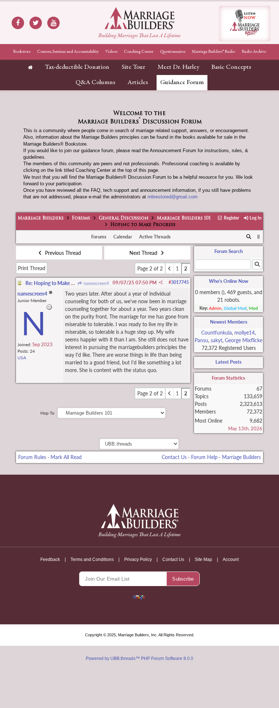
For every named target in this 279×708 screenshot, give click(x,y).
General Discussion (124, 218)
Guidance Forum (182, 82)
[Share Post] (161, 282)
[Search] (249, 237)
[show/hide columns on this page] (259, 236)
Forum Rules (32, 457)
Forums (81, 218)
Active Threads (155, 237)
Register (231, 218)
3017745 (180, 282)
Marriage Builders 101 (184, 218)
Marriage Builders (41, 218)
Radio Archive (254, 52)
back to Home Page (139, 18)
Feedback (50, 559)
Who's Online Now (228, 281)
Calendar (122, 237)
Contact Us (174, 457)
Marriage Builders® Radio (213, 52)
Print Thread (31, 268)
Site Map (203, 559)
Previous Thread (62, 253)
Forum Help (204, 457)
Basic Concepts (231, 67)
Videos (111, 52)
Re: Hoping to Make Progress (57, 283)
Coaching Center (138, 52)
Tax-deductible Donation (77, 67)
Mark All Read (66, 457)
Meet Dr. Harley (178, 67)
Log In (255, 218)
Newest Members (228, 322)
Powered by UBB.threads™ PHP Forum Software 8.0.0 (139, 658)
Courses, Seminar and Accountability (68, 52)
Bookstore (22, 52)
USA (21, 357)
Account (231, 559)
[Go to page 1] (169, 268)
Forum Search (228, 251)
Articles (138, 82)
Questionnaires (172, 52)
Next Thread (144, 253)
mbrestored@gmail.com (172, 196)
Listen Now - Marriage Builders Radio (245, 23)
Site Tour (133, 67)
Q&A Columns (95, 82)
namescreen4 (95, 283)
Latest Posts (228, 362)
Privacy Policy (138, 559)
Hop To (47, 413)
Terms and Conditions (92, 559)
